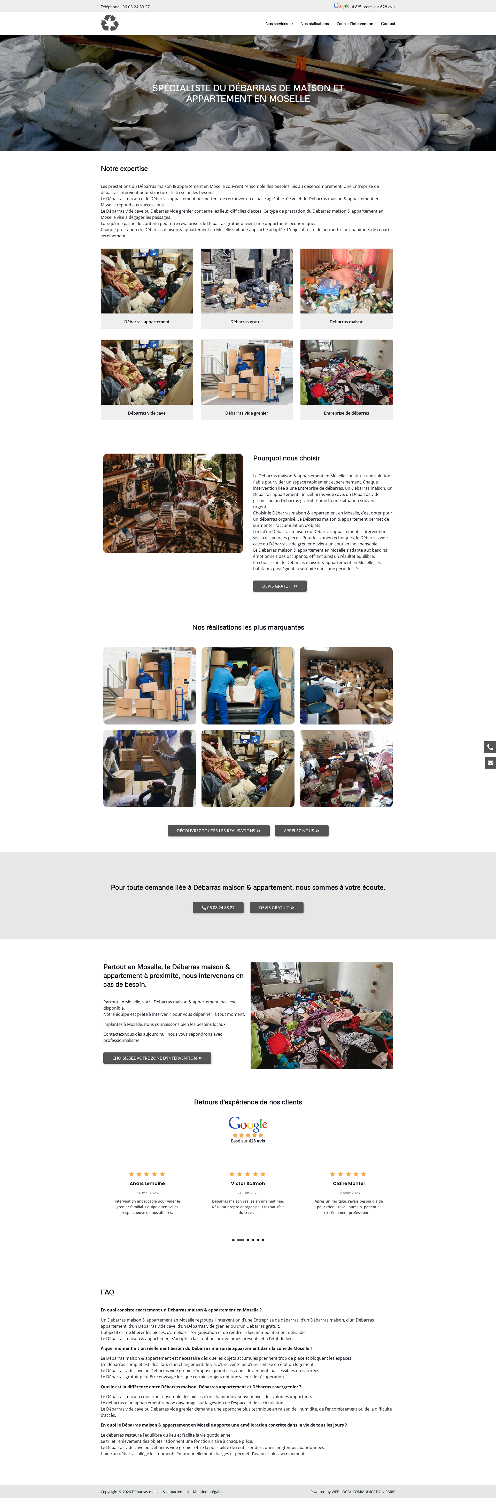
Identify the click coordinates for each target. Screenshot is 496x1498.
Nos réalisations (314, 23)
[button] (233, 1240)
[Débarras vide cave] (147, 372)
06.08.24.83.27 (136, 6)
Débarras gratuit (246, 322)
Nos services (277, 23)
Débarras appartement (146, 322)
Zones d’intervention (355, 23)
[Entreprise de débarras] (346, 372)
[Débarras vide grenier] (247, 372)
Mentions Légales (208, 1491)
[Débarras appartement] (147, 281)
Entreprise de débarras (346, 413)
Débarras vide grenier (246, 413)
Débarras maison (346, 322)
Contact (388, 23)
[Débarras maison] (346, 281)
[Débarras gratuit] (247, 281)
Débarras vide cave (147, 413)
